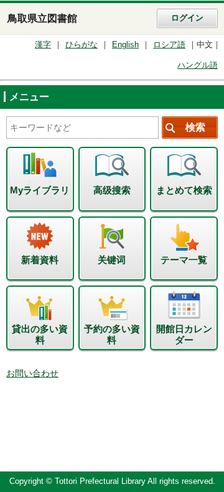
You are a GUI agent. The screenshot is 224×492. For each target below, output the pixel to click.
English (125, 44)
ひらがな (81, 44)
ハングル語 (197, 65)
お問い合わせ (32, 373)
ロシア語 (169, 44)
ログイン (187, 18)
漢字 (43, 44)
